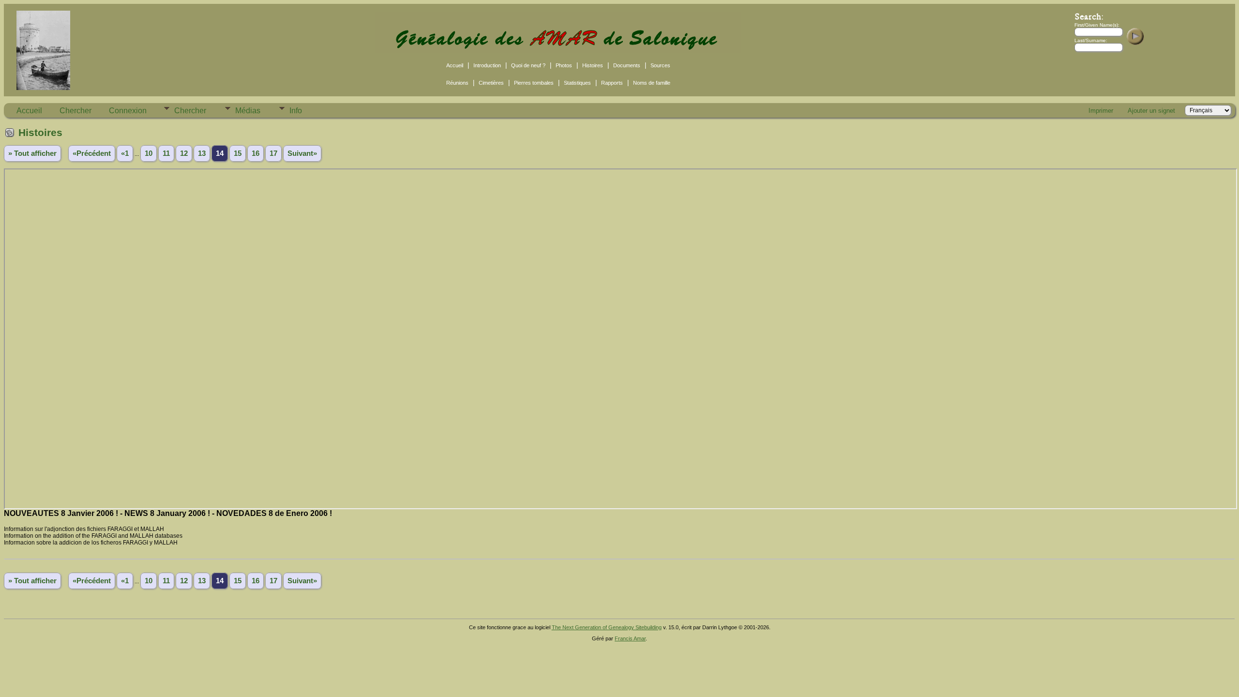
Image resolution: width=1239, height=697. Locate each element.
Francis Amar (630, 638)
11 (166, 153)
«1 (125, 153)
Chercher (75, 110)
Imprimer (1100, 110)
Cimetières (491, 83)
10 (148, 153)
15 (238, 153)
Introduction (487, 65)
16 (255, 153)
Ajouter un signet (1151, 110)
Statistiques (577, 83)
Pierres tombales (534, 83)
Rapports (612, 83)
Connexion (128, 110)
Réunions (457, 83)
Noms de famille (651, 83)
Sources (660, 65)
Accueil (454, 65)
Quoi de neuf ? (528, 65)
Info (295, 110)
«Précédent (92, 153)
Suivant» (302, 153)
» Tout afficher (32, 153)
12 (184, 153)
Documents (626, 65)
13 (202, 153)
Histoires (592, 65)
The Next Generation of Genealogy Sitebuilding (607, 627)
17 (273, 153)
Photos (564, 65)
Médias (247, 110)
